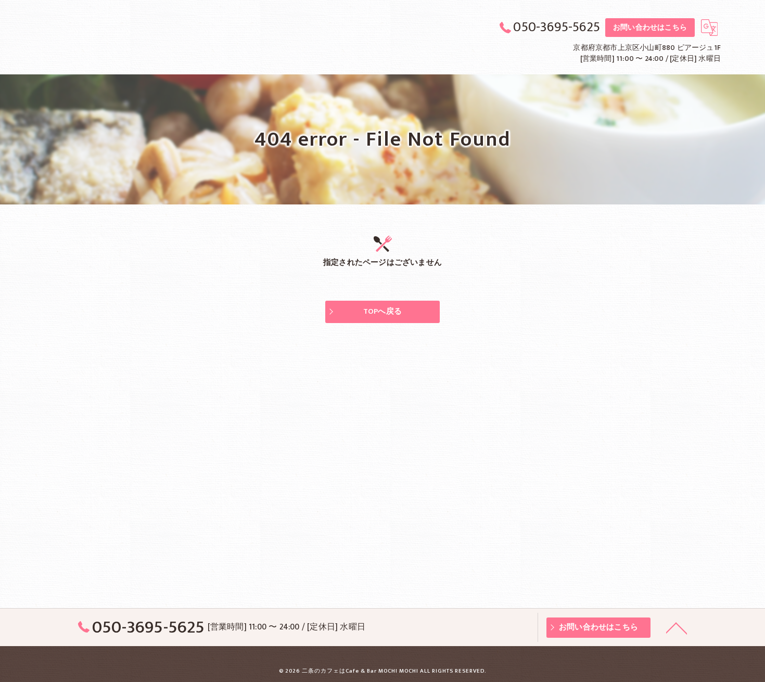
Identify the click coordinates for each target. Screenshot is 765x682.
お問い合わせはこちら (650, 27)
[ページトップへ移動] (676, 627)
